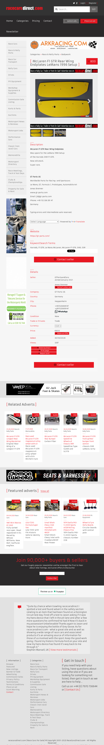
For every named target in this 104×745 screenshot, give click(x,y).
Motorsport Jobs (15, 130)
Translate (80, 222)
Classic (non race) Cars (13, 147)
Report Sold (44, 353)
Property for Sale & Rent (16, 190)
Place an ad (89, 21)
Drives (11, 75)
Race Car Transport (12, 60)
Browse (9, 664)
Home (9, 21)
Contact (48, 21)
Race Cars (12, 44)
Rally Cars (12, 68)
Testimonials (12, 682)
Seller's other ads (64, 287)
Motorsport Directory (13, 163)
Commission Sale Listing (16, 100)
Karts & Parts (14, 108)
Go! (93, 9)
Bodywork (65, 54)
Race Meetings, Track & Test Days (16, 172)
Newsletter (12, 31)
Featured (10, 667)
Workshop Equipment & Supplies (14, 90)
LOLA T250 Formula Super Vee (31, 525)
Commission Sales (14, 677)
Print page (44, 350)
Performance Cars (14, 138)
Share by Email (44, 348)
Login (82, 3)
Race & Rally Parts (50, 54)
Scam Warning (12, 689)
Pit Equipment (14, 81)
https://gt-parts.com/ (40, 236)
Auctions (12, 115)
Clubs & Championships (15, 181)
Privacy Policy (12, 679)
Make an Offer (62, 333)
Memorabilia (14, 155)
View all (45, 491)
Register (93, 3)
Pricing (36, 21)
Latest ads (72, 21)
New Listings (12, 669)
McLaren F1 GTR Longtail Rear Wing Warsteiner (13, 438)
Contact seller (65, 259)
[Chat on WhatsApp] (76, 311)
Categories (22, 21)
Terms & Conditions (15, 684)
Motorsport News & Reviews (16, 122)
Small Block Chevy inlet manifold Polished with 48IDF (50, 528)
